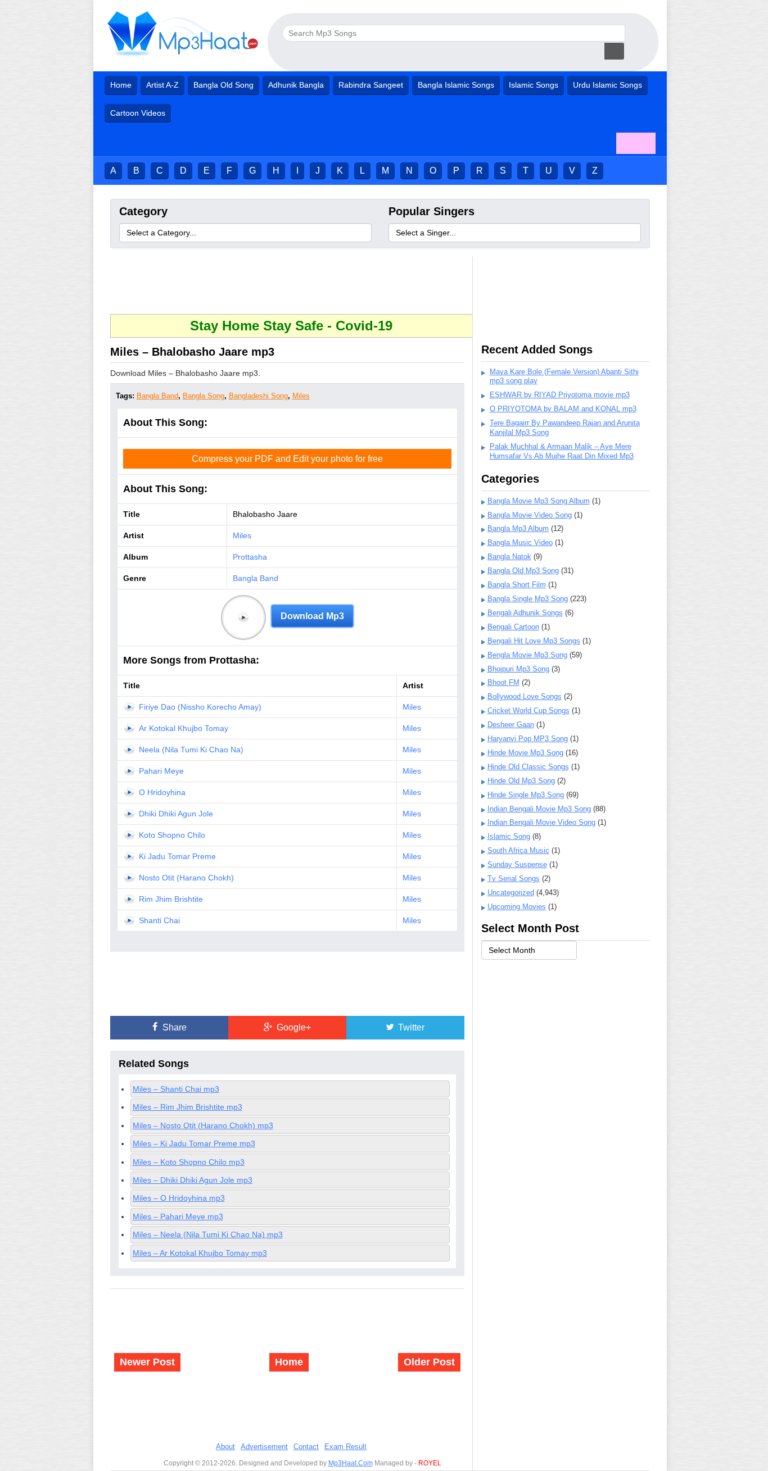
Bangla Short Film (516, 584)
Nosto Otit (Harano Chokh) (186, 877)
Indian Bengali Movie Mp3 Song (539, 809)
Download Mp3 (312, 616)
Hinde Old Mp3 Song (521, 781)
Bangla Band (157, 396)
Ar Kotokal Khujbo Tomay (183, 728)
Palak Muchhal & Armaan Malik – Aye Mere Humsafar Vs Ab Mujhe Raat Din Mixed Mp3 (562, 451)
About (225, 1446)
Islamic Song (508, 836)
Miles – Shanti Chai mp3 (176, 1088)
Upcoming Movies (516, 906)
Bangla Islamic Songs (456, 84)
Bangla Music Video (520, 542)
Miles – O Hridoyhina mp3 (179, 1197)
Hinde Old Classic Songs (528, 766)
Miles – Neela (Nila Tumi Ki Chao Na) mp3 (208, 1234)
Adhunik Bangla (296, 84)
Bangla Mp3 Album (518, 528)
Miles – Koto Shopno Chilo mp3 (189, 1161)
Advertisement (264, 1446)
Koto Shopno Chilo (172, 834)
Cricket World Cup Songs (528, 710)
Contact (306, 1446)
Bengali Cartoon (513, 627)
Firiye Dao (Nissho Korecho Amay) (200, 706)
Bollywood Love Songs (524, 696)
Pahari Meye (161, 770)
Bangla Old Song (223, 84)
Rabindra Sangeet (370, 84)
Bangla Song (203, 396)
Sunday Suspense (517, 864)
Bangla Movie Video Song (529, 515)
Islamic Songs (533, 84)
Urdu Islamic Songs (607, 84)
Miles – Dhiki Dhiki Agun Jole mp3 (192, 1179)
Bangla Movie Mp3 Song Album (538, 501)
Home (121, 84)
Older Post (429, 1362)
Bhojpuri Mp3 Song (518, 669)
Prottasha (250, 556)
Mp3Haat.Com (350, 1463)
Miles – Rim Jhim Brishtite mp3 (187, 1106)
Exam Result (345, 1446)
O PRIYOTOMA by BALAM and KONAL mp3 (563, 409)
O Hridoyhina (162, 792)
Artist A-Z (162, 84)
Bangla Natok (509, 556)
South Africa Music (518, 850)
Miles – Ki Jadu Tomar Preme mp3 (194, 1143)
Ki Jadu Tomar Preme (177, 856)
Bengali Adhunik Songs (525, 613)
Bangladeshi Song (258, 396)
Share (173, 1027)
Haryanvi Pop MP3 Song (527, 738)
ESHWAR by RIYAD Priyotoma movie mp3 (560, 395)
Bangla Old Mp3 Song (523, 570)
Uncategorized (510, 892)
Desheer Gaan (510, 724)
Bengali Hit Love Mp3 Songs (533, 641)
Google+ (292, 1027)
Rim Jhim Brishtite (171, 899)
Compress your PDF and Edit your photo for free (287, 459)
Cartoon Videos (137, 112)
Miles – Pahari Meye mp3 (178, 1216)
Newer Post (147, 1362)
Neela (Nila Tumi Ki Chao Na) (191, 749)
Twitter (410, 1027)
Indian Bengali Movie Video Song (541, 822)
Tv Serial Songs (513, 878)
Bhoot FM (503, 682)
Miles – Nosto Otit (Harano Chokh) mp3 (203, 1125)
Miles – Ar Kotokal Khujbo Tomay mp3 (200, 1252)
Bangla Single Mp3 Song (527, 598)
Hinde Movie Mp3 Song (525, 752)
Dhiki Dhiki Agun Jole (176, 813)
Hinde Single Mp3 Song (525, 795)
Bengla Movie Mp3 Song (527, 655)
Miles (301, 396)
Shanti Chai (159, 920)
